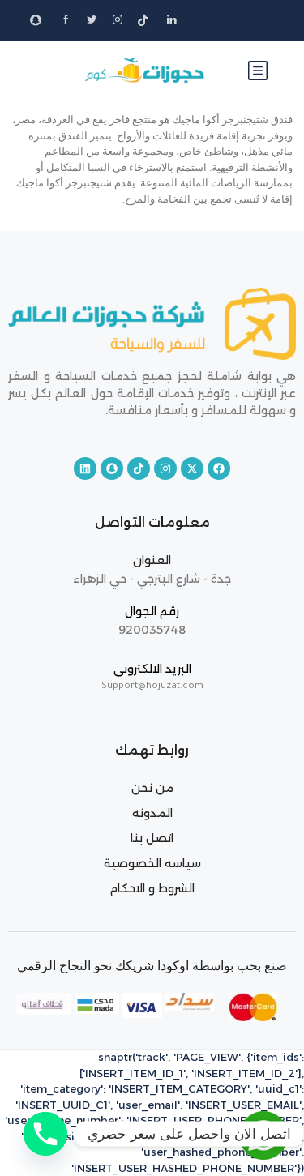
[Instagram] (165, 468)
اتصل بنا (152, 838)
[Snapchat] (112, 468)
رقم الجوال (152, 611)
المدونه (152, 813)
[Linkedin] (85, 468)
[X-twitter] (192, 468)
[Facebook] (219, 468)
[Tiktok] (138, 468)
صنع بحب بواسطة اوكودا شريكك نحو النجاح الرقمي (152, 965)
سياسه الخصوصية (152, 863)
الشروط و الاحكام (152, 888)
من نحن (152, 787)
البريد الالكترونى (152, 668)
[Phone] (45, 1134)
